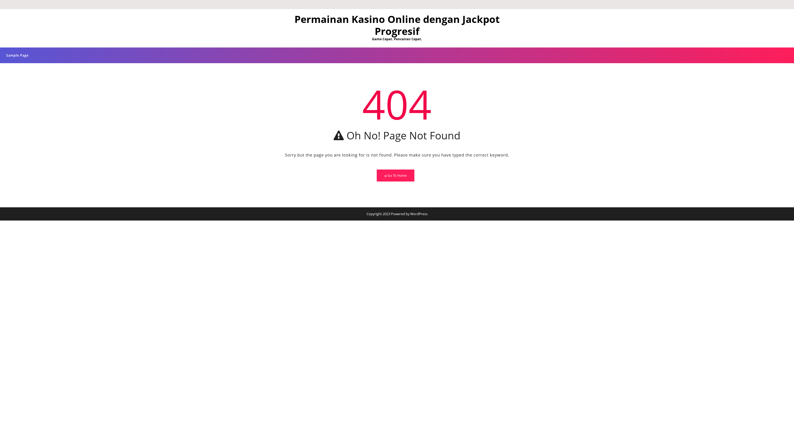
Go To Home (397, 175)
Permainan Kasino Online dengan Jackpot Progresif (397, 25)
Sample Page (17, 55)
